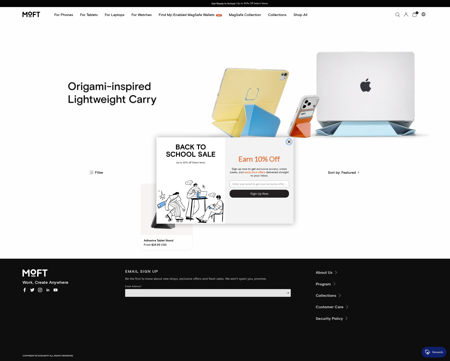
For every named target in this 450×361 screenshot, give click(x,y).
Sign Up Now (259, 194)
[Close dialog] (289, 142)
